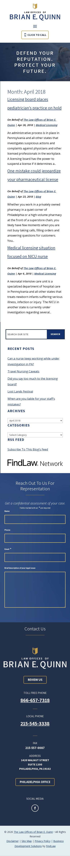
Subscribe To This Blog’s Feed (28, 449)
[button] (35, 26)
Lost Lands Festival (20, 391)
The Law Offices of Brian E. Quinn (33, 832)
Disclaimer (12, 841)
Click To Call (36, 35)
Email (7, 549)
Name (7, 511)
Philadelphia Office (35, 782)
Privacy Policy (42, 841)
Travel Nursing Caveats (23, 371)
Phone (7, 530)
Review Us (35, 680)
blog (38, 196)
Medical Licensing (46, 125)
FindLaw (51, 846)
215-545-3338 (35, 723)
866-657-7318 (35, 700)
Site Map (27, 841)
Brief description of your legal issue (19, 568)
